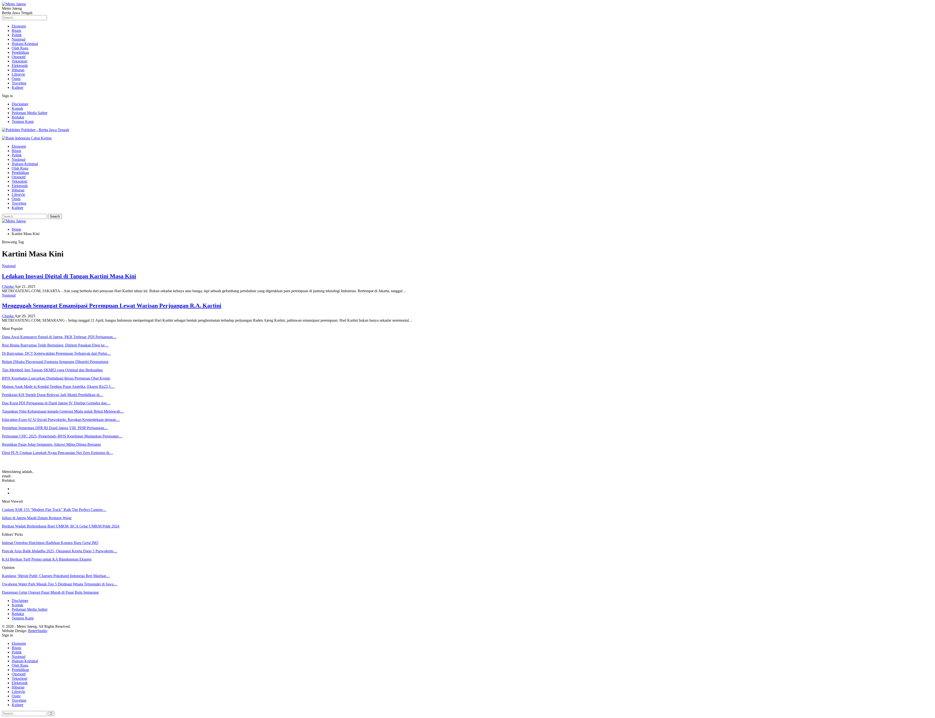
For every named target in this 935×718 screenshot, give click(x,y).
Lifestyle (18, 74)
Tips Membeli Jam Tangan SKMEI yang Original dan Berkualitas (52, 370)
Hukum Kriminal (25, 44)
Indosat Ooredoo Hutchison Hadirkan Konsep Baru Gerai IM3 (50, 543)
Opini (16, 79)
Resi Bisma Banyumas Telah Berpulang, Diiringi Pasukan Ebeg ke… (55, 345)
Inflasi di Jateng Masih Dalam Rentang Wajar (37, 518)
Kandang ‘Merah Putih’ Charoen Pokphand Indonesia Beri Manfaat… (56, 576)
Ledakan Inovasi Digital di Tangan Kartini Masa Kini (69, 276)
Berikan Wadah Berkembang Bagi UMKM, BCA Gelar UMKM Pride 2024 (60, 526)
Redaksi (18, 117)
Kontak (17, 108)
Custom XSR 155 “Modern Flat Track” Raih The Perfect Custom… (54, 510)
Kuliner (17, 87)
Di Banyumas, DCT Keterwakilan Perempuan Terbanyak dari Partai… (56, 353)
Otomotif (19, 57)
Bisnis (16, 30)
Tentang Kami (23, 121)
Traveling (19, 83)
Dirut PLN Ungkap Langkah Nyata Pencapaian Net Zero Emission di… (57, 453)
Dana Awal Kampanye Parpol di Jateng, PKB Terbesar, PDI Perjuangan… (59, 337)
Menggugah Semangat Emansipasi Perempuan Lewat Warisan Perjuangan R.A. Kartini (111, 305)
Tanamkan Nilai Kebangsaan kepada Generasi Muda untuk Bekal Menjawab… (63, 411)
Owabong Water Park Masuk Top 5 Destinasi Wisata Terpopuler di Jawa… (59, 584)
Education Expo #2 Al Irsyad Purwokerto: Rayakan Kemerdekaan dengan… (61, 420)
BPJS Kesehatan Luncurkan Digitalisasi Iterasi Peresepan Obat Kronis (56, 378)
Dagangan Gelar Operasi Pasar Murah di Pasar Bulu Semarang (50, 592)
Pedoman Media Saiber (29, 113)
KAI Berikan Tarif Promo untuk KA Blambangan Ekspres (47, 559)
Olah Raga (20, 48)
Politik (17, 35)
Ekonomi (19, 26)
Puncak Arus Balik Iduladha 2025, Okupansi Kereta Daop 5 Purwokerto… (59, 551)
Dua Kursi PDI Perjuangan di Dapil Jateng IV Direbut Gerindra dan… (56, 403)
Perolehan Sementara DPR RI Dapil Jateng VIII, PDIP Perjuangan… (55, 428)
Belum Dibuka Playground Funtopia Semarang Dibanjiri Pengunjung (55, 362)
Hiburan (18, 70)
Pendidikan (20, 52)
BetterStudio (37, 631)
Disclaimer (20, 104)
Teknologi (19, 61)
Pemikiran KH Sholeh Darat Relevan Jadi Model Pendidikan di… (52, 395)
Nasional (18, 39)
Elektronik (20, 66)
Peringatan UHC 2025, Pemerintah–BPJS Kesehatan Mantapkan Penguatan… (62, 436)
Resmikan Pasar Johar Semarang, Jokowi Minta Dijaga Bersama (51, 444)
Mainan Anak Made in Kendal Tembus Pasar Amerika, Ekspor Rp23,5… (58, 386)
